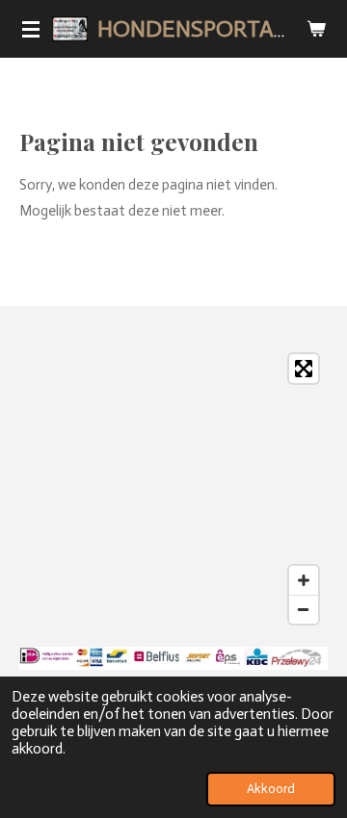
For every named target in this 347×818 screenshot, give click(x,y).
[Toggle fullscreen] (303, 368)
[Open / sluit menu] (31, 29)
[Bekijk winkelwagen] (316, 29)
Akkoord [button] (271, 788)
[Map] (173, 489)
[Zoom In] (303, 580)
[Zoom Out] (303, 609)
